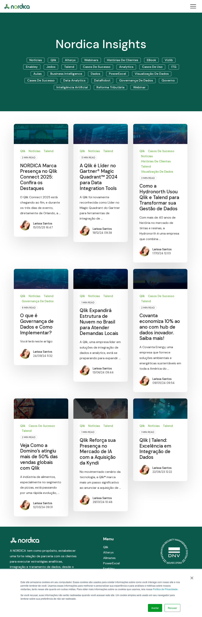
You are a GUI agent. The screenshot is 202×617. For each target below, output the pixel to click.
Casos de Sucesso (96, 67)
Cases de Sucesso (41, 80)
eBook (151, 60)
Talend (69, 67)
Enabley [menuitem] (109, 569)
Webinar (139, 87)
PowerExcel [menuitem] (111, 563)
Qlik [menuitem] (105, 547)
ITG (173, 67)
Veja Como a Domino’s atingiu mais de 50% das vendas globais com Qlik (39, 456)
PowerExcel (117, 74)
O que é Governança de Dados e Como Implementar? (37, 324)
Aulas (37, 74)
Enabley (32, 67)
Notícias (35, 60)
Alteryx (70, 60)
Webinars (91, 60)
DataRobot (102, 80)
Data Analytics (74, 80)
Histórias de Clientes (122, 60)
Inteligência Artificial (72, 87)
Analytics (126, 67)
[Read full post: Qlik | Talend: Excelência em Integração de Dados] (160, 408)
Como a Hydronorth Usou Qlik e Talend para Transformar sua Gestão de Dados (159, 197)
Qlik (53, 60)
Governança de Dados (136, 80)
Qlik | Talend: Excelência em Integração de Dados (155, 448)
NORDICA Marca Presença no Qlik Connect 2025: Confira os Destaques (38, 177)
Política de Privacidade (165, 589)
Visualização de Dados (152, 74)
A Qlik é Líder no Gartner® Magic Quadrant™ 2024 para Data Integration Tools (98, 177)
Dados (95, 74)
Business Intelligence (66, 74)
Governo (168, 80)
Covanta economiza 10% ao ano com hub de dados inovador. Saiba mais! (159, 326)
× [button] (192, 576)
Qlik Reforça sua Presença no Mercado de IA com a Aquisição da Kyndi (98, 451)
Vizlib (169, 60)
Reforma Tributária (110, 87)
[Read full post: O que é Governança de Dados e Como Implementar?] (41, 279)
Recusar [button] (172, 608)
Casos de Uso (152, 67)
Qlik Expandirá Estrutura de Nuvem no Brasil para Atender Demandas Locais (99, 321)
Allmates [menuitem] (109, 558)
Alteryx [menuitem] (108, 552)
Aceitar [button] (155, 608)
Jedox (50, 67)
